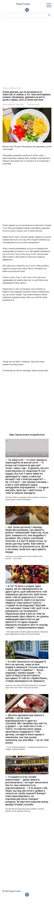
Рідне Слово (23, 4)
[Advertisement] (27, 52)
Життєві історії (33, 104)
